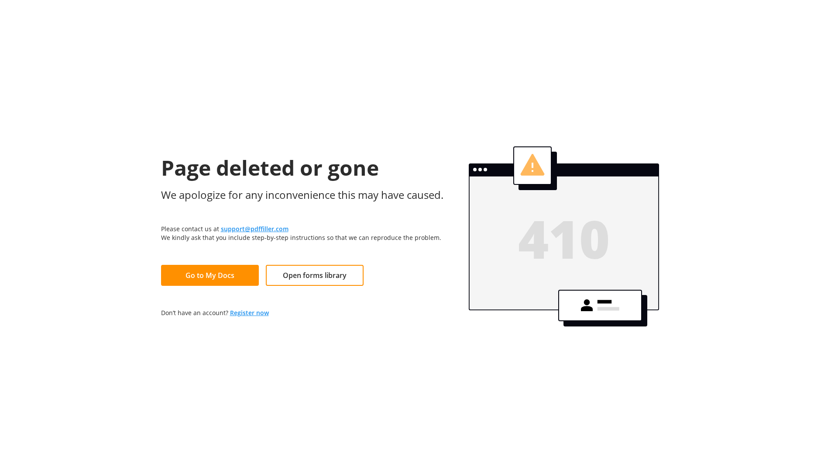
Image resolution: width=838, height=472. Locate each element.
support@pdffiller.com (254, 229)
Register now (249, 313)
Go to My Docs (209, 275)
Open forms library (315, 275)
